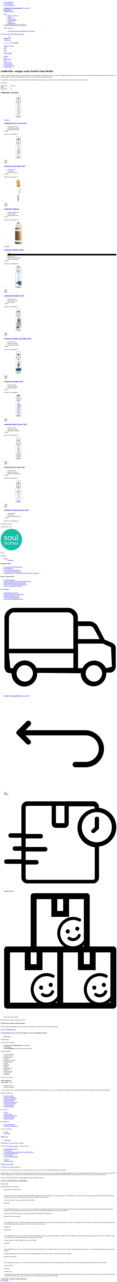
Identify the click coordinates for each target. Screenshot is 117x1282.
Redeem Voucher (8, 1118)
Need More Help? (9, 1106)
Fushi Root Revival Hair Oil (11, 597)
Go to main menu (9, 2)
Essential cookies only (12, 1180)
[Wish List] (5, 48)
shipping (9, 11)
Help (5, 14)
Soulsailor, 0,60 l (13, 381)
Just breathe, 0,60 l (14, 166)
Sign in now (7, 40)
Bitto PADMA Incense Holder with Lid (15, 583)
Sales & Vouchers (9, 1105)
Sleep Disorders (8, 568)
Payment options (12, 20)
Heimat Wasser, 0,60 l (15, 424)
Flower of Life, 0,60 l (15, 123)
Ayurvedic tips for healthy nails (12, 571)
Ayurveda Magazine (9, 1124)
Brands (6, 558)
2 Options (6, 120)
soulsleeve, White (14, 250)
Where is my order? (13, 15)
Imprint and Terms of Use (11, 1149)
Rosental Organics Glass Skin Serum (14, 594)
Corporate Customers (10, 1103)
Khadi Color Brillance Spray (12, 596)
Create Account (8, 1114)
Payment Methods (9, 1100)
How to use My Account (10, 1102)
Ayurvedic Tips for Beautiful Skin (13, 567)
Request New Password (10, 1115)
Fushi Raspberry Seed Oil (11, 593)
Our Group (7, 1133)
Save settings (4, 1279)
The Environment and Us (11, 1126)
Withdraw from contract (7, 1164)
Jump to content (8, 3)
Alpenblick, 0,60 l (14, 296)
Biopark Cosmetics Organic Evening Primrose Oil (17, 581)
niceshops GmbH (13, 1146)
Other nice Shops (8, 1161)
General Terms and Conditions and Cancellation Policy (19, 1152)
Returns (10, 17)
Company (6, 1159)
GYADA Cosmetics (9, 580)
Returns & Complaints (10, 1099)
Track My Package (9, 1117)
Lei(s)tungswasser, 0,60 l (16, 510)
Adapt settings (23, 1180)
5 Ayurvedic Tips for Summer (12, 570)
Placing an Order (8, 1096)
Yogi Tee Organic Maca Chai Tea (13, 586)
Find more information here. (8, 1029)
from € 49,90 (17, 8)
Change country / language (16, 1143)
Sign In (6, 1112)
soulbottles (10, 560)
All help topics (11, 23)
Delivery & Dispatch (9, 1097)
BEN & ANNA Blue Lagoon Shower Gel (15, 584)
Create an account (9, 46)
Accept (3, 1180)
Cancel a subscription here (11, 1156)
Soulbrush (11, 209)
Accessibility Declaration (11, 1153)
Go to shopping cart (9, 5)
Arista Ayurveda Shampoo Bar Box (13, 599)
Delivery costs (11, 18)
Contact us (10, 22)
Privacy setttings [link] (8, 1155)
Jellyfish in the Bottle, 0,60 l (17, 339)
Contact (6, 1132)
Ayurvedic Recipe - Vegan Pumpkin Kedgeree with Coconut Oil (21, 573)
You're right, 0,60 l (14, 467)
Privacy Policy (8, 1150)
